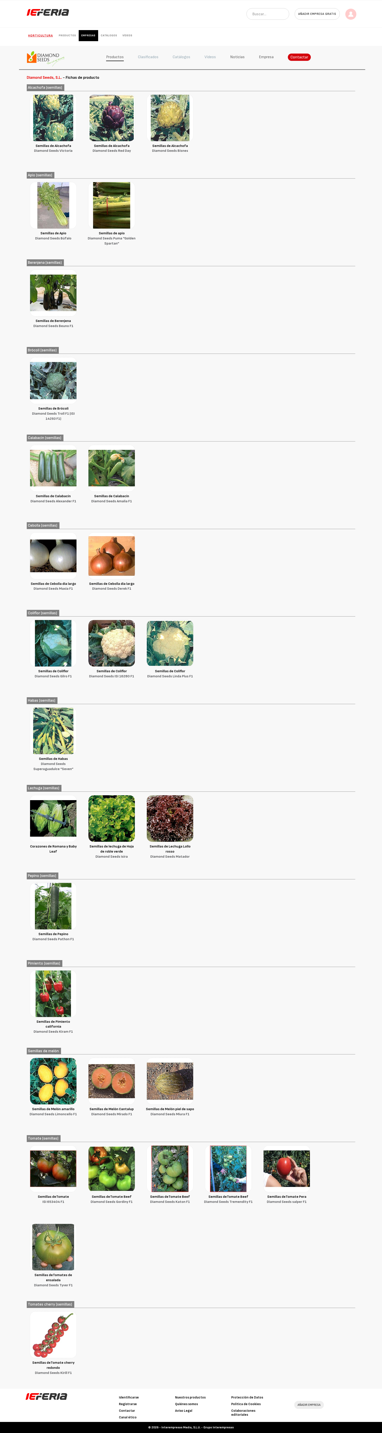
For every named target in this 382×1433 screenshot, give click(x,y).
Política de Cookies (246, 1404)
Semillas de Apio (53, 236)
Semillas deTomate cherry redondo (53, 1368)
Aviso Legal (183, 1411)
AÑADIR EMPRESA (309, 1405)
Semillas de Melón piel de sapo (170, 1111)
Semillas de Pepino (53, 936)
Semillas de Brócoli (53, 413)
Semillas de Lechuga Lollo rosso (170, 851)
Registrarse (128, 1404)
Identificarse (129, 1397)
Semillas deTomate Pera (287, 1199)
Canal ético (128, 1417)
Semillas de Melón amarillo (53, 1111)
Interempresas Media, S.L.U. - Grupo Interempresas (197, 1427)
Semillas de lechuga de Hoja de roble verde (112, 851)
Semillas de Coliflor (53, 673)
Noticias (237, 57)
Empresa (266, 57)
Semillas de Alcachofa (53, 148)
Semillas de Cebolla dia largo (53, 586)
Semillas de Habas (53, 764)
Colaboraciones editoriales (243, 1413)
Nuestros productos (190, 1397)
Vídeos (127, 35)
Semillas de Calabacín (53, 498)
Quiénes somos (186, 1404)
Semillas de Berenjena (53, 323)
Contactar (299, 57)
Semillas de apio (112, 238)
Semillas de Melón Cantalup (112, 1111)
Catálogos (109, 35)
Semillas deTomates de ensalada (53, 1280)
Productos (67, 35)
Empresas (88, 35)
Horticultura (40, 35)
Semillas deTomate (53, 1199)
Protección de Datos (247, 1397)
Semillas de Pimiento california (53, 1027)
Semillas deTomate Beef (112, 1199)
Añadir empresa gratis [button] (317, 14)
